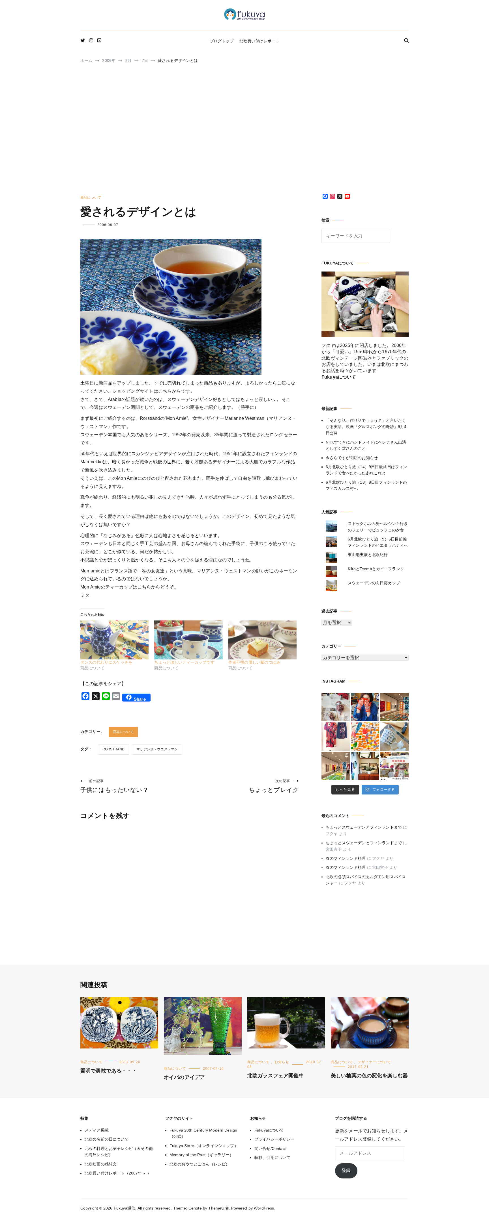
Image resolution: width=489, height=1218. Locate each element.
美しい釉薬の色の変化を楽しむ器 (369, 1075)
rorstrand (113, 749)
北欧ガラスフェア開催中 (275, 1075)
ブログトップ (222, 41)
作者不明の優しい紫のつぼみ (254, 662)
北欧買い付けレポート (259, 41)
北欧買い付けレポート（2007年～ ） (118, 1173)
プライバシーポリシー (274, 1139)
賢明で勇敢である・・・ (108, 1071)
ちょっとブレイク (274, 786)
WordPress (264, 1208)
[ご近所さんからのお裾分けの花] (365, 766)
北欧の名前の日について (107, 1139)
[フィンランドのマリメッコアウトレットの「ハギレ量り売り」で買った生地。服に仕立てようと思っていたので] (335, 736)
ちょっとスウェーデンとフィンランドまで (364, 827)
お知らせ (281, 1062)
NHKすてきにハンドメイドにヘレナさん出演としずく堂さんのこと (366, 445)
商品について (90, 197)
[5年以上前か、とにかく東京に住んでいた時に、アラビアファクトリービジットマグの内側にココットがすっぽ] (394, 736)
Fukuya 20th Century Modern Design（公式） (203, 1133)
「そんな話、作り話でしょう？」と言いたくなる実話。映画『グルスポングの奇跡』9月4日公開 (366, 426)
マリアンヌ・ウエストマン (157, 749)
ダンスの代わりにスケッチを (106, 662)
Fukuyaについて (269, 1130)
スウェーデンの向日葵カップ (374, 583)
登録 (346, 1170)
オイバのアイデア (184, 1077)
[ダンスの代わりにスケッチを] (114, 639)
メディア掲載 (97, 1130)
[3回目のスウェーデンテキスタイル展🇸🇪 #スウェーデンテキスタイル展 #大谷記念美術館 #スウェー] (394, 707)
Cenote (195, 1208)
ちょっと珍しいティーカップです (184, 662)
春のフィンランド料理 (346, 858)
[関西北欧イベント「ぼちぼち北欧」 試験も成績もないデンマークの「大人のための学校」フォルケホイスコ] (394, 766)
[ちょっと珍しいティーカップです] (188, 639)
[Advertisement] (244, 131)
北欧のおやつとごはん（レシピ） (200, 1164)
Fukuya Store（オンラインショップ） (204, 1145)
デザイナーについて (374, 1062)
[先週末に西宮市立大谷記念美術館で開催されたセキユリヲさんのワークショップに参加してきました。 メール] (365, 736)
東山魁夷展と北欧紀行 (368, 554)
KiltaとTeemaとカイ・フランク (376, 568)
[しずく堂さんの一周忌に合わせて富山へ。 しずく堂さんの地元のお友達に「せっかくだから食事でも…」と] (335, 707)
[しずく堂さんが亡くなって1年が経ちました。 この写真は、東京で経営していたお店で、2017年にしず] (365, 707)
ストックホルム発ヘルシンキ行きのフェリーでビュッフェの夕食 (378, 526)
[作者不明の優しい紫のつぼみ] (262, 639)
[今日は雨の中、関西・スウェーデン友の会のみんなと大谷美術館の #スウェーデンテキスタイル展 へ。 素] (335, 766)
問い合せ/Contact (270, 1148)
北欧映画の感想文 (101, 1164)
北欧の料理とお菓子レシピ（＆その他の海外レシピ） (119, 1151)
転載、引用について (272, 1157)
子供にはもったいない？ (114, 786)
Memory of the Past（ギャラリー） (201, 1154)
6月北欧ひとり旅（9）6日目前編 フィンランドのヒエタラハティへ (378, 542)
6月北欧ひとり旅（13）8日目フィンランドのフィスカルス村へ (366, 485)
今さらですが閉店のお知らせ (352, 457)
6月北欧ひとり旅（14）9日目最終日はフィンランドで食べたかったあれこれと (366, 469)
